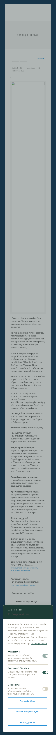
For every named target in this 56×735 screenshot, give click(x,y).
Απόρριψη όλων (27, 701)
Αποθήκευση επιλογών (27, 711)
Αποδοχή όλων (27, 722)
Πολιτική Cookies (39, 643)
